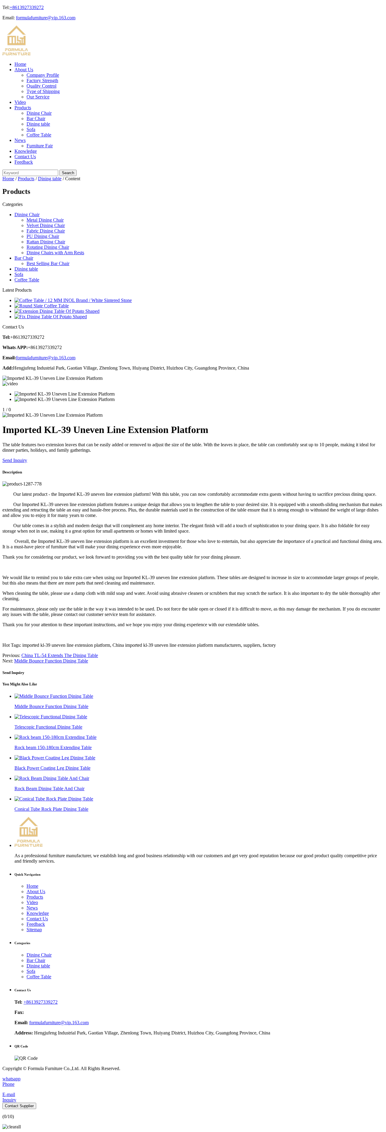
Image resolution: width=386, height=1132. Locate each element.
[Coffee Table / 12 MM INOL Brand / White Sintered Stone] (73, 300)
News (20, 140)
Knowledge (25, 151)
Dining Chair (39, 113)
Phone (8, 1084)
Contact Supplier (19, 1106)
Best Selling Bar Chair (48, 263)
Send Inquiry (14, 460)
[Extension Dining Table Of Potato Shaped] (57, 311)
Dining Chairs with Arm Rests (55, 252)
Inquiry (9, 1099)
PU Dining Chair (43, 236)
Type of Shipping (43, 91)
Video (20, 102)
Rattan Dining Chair (46, 241)
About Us (23, 69)
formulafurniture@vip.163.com (45, 17)
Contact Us (25, 156)
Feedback (23, 162)
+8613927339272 (27, 7)
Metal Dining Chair (45, 220)
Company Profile (43, 75)
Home (20, 64)
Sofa (31, 129)
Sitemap (34, 929)
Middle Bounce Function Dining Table (51, 660)
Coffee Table (39, 134)
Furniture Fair (40, 145)
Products (22, 107)
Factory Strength (42, 80)
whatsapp (11, 1078)
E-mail (8, 1094)
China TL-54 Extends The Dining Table (59, 655)
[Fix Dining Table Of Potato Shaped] (50, 316)
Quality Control (41, 85)
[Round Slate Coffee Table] (41, 305)
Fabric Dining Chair (46, 230)
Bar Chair (36, 118)
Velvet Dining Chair (46, 225)
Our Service (38, 96)
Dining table (38, 124)
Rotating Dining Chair (48, 247)
